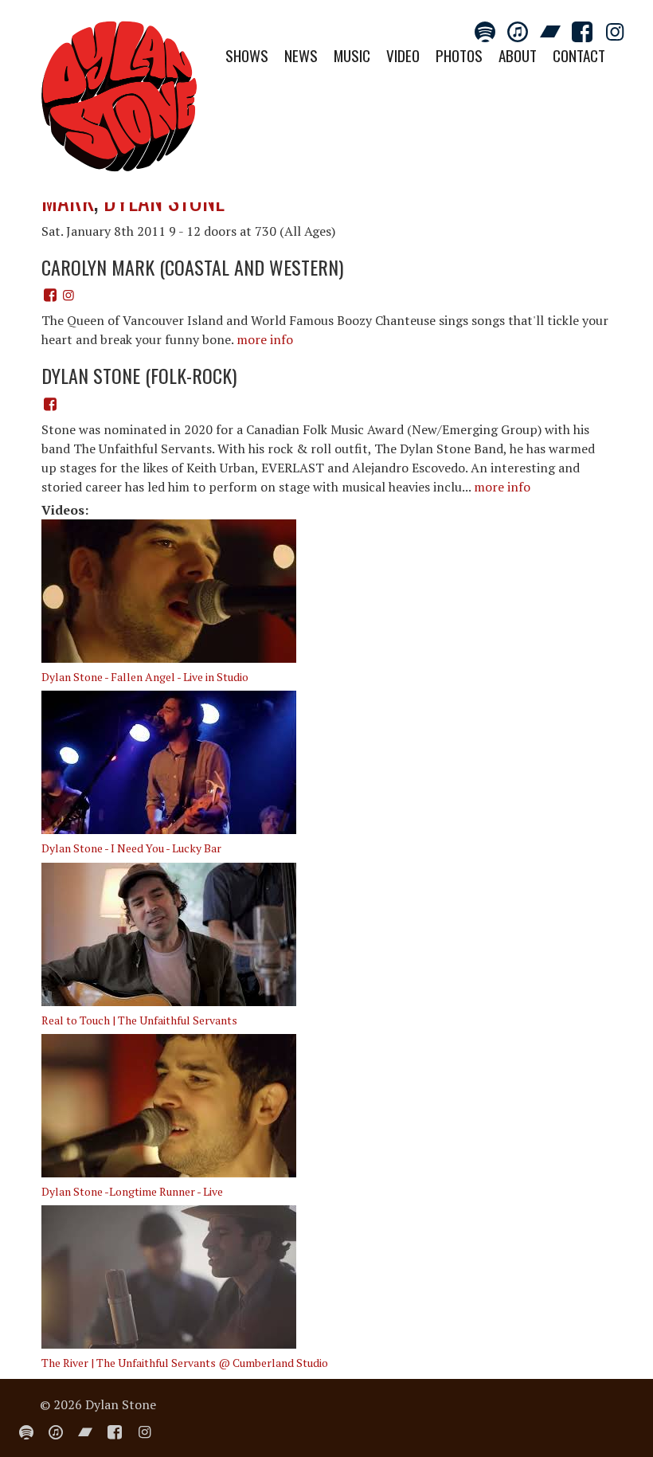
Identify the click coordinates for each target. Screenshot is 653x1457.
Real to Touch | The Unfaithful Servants (139, 1020)
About (518, 55)
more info (265, 339)
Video (403, 55)
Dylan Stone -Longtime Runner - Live (132, 1191)
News (301, 55)
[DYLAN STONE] (119, 101)
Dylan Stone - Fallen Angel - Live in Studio (144, 676)
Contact (579, 55)
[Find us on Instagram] (67, 295)
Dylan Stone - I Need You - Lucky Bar (131, 848)
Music (352, 55)
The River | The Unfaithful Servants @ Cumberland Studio (184, 1362)
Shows (246, 55)
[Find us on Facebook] (50, 295)
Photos (459, 55)
